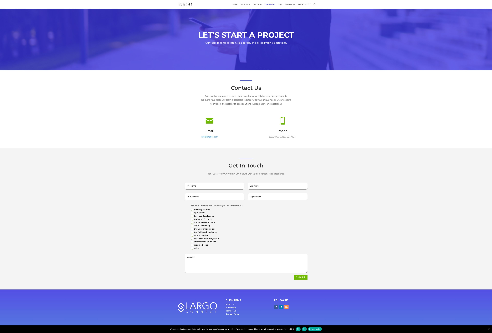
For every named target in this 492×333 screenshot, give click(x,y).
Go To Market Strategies (205, 232)
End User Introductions (204, 229)
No (304, 329)
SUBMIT (300, 277)
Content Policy (232, 314)
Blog (280, 4)
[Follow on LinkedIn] (281, 307)
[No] (489, 329)
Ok (298, 329)
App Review (199, 213)
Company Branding (203, 219)
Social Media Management (206, 238)
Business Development (204, 216)
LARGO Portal (304, 4)
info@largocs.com (209, 136)
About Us (258, 4)
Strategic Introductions (205, 241)
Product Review (201, 235)
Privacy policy (315, 329)
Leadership (290, 4)
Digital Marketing (202, 225)
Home (234, 4)
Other (196, 248)
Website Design (201, 245)
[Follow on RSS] (286, 307)
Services (244, 4)
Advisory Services (202, 209)
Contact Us (270, 4)
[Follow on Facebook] (276, 307)
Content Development (204, 222)
